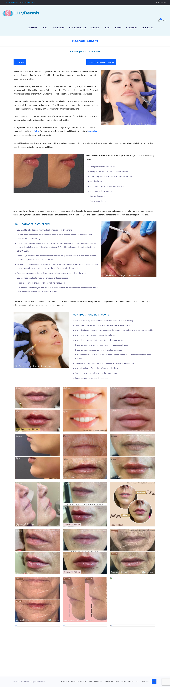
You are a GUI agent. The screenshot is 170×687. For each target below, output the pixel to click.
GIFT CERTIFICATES (96, 681)
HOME (73, 681)
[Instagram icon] (162, 3)
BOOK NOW (65, 681)
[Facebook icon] (156, 3)
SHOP (117, 681)
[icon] (165, 3)
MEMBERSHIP (133, 681)
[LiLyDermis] (21, 12)
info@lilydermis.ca (28, 2)
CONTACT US (144, 681)
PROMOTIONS (82, 681)
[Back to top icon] (154, 681)
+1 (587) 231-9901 (12, 2)
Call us (36, 131)
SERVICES (109, 681)
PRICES (123, 681)
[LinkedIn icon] (159, 3)
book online (92, 131)
